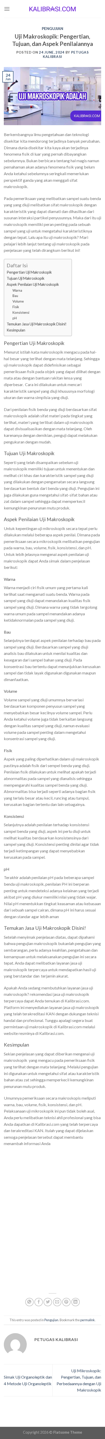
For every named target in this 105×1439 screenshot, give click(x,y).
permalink (87, 1320)
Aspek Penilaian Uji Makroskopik (33, 284)
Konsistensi (20, 312)
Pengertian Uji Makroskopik (29, 272)
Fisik (15, 307)
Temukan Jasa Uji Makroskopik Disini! (37, 324)
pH (14, 318)
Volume (18, 301)
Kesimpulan (16, 330)
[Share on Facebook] (38, 1302)
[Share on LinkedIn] (75, 1302)
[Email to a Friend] (57, 1302)
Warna (17, 290)
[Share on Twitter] (48, 1302)
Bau (15, 296)
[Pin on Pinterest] (66, 1302)
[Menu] (7, 9)
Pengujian (52, 28)
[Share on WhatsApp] (29, 1302)
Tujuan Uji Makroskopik (25, 278)
